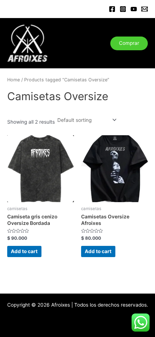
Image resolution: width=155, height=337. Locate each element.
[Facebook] (112, 9)
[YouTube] (133, 9)
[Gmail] (144, 9)
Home (13, 79)
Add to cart (24, 251)
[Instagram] (123, 9)
